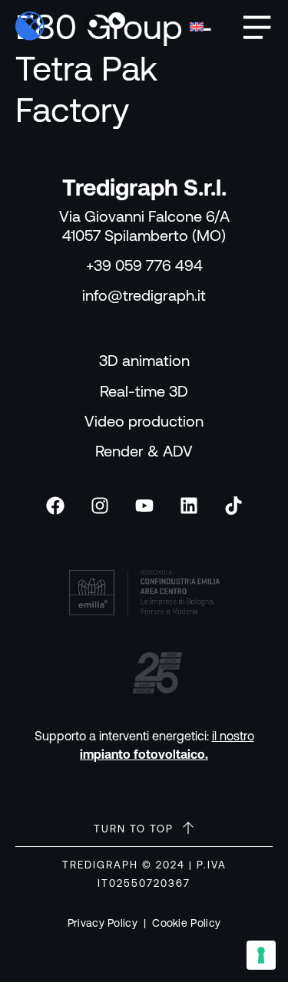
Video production (144, 421)
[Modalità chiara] (93, 23)
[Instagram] (99, 505)
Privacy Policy (102, 923)
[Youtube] (144, 505)
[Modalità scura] (116, 23)
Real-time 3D (144, 391)
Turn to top (134, 829)
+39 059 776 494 (144, 265)
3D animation (144, 360)
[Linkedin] (188, 505)
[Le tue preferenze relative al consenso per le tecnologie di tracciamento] (261, 955)
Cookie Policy (186, 923)
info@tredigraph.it (144, 295)
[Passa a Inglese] (196, 26)
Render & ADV (144, 451)
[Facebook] (55, 505)
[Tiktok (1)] (233, 505)
